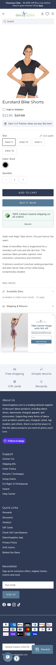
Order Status (9, 468)
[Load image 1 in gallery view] (28, 70)
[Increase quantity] (23, 179)
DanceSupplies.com (18, 654)
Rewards (7, 512)
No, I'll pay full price (41, 344)
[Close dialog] (53, 315)
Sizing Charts (9, 479)
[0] (47, 13)
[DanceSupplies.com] (25, 13)
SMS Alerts (8, 547)
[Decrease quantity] (6, 179)
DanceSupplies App (12, 537)
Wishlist (6, 522)
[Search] (4, 21)
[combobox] (28, 21)
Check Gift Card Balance (14, 532)
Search (5, 489)
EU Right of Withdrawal (15, 484)
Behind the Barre (11, 552)
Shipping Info (9, 464)
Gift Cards (7, 527)
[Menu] (3, 14)
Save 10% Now (41, 341)
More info (27, 224)
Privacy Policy (9, 542)
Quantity (7, 173)
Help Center (8, 494)
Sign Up (11, 594)
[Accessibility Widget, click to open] (16, 658)
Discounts (7, 517)
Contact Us (8, 459)
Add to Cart (28, 192)
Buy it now (28, 202)
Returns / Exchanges (13, 474)
